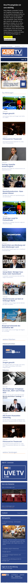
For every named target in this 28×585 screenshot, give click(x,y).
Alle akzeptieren (8, 37)
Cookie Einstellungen (16, 578)
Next (25, 76)
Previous (2, 76)
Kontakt (22, 574)
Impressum (17, 576)
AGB (12, 576)
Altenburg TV (14, 574)
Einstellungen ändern (9, 39)
